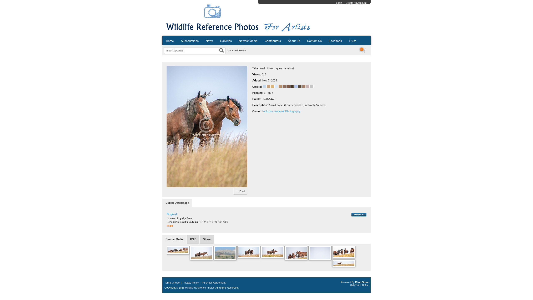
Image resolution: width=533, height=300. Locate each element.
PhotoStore (362, 282)
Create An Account (356, 2)
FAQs (352, 40)
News (209, 40)
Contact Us (314, 40)
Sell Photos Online (359, 285)
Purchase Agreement (213, 282)
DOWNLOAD (359, 214)
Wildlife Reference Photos (199, 287)
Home (170, 40)
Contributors (273, 40)
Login (339, 2)
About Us (294, 40)
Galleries (226, 40)
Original (172, 214)
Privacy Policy (191, 282)
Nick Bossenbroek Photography (281, 111)
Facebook (335, 40)
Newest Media (248, 40)
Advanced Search (237, 50)
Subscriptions (190, 40)
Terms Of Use (172, 282)
